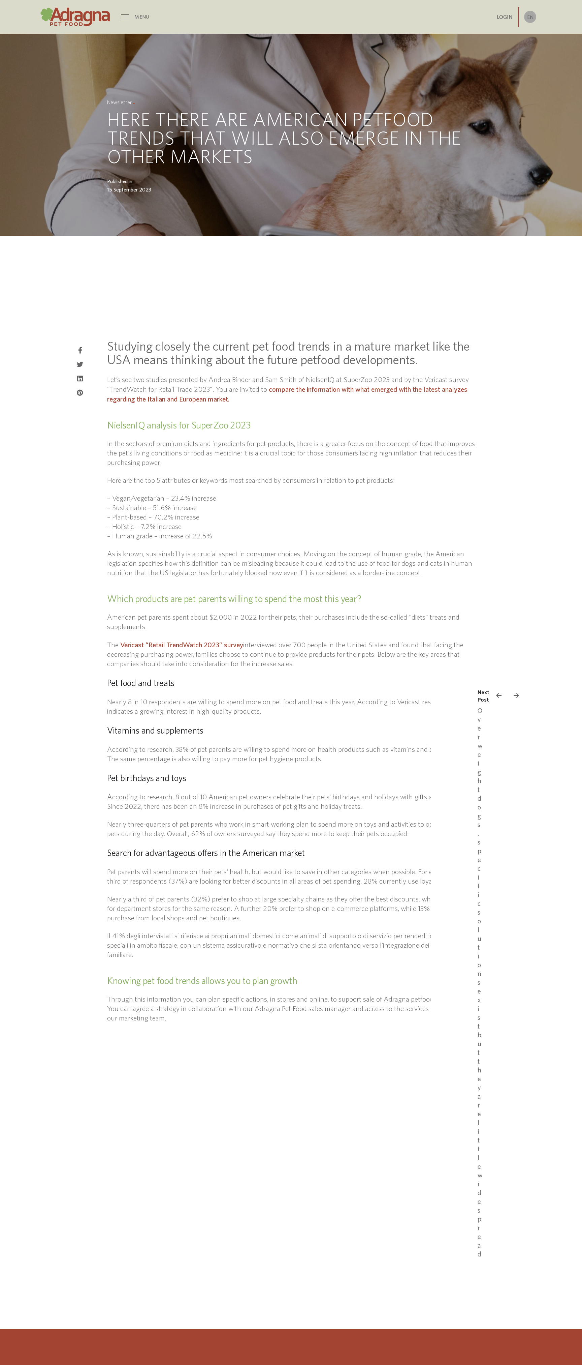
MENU (141, 17)
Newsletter (119, 102)
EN (530, 17)
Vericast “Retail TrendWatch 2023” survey (181, 645)
